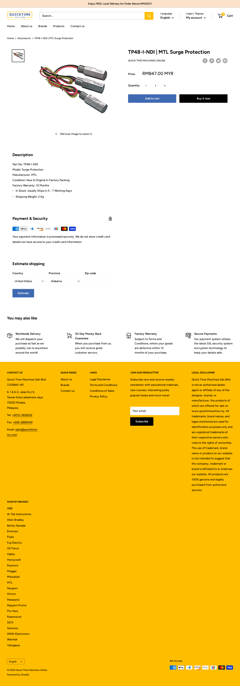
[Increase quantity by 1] (164, 85)
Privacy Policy (99, 396)
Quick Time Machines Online (146, 60)
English (13, 661)
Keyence (12, 565)
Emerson (12, 531)
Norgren (12, 588)
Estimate (23, 293)
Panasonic (13, 599)
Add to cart (152, 98)
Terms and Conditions (103, 385)
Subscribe (141, 421)
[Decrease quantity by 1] (146, 85)
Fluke (10, 537)
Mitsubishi (13, 576)
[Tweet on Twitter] (218, 60)
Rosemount (14, 616)
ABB (9, 508)
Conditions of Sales (102, 390)
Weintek (12, 639)
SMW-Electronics (18, 633)
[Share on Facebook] (205, 60)
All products (24, 38)
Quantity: (134, 85)
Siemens (12, 628)
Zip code (90, 273)
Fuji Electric (14, 542)
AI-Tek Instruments (19, 514)
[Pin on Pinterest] (211, 60)
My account (194, 17)
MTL (9, 582)
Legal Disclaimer (100, 379)
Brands (42, 26)
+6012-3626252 (22, 415)
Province (54, 273)
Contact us (77, 26)
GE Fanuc (13, 548)
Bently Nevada (16, 525)
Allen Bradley (15, 519)
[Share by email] (225, 60)
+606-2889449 (23, 422)
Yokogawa (13, 645)
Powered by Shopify (18, 674)
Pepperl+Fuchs (16, 605)
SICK (10, 622)
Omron (11, 594)
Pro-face (12, 611)
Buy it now (203, 98)
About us (26, 26)
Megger (12, 571)
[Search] (149, 16)
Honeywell (14, 559)
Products (58, 26)
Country (17, 273)
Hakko (11, 554)
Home (11, 26)
